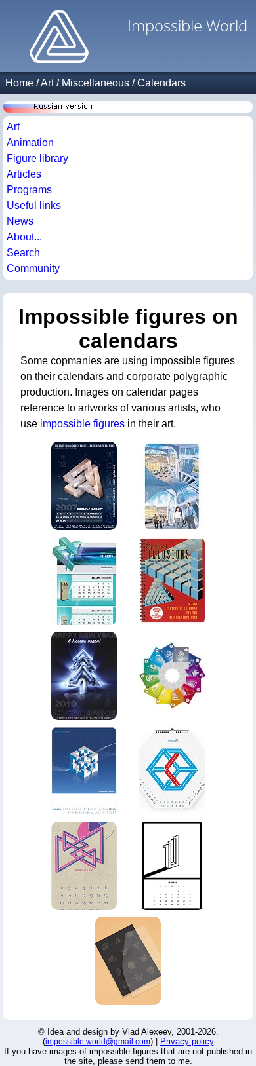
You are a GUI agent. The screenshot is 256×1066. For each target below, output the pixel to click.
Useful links (34, 205)
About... (24, 236)
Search (23, 252)
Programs (29, 189)
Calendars (161, 82)
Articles (24, 174)
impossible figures (82, 423)
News (20, 221)
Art (47, 82)
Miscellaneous (95, 82)
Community (33, 268)
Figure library (37, 158)
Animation (30, 142)
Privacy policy (187, 1041)
